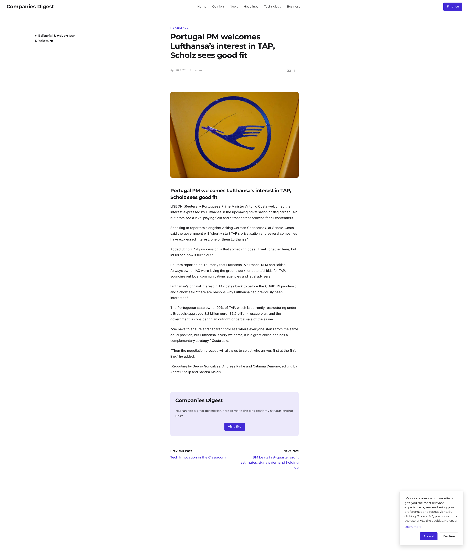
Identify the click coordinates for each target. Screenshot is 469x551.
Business (293, 6)
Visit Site (234, 426)
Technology (272, 6)
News (234, 6)
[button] (295, 70)
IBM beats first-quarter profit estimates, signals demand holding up (270, 462)
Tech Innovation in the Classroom (198, 457)
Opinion (218, 6)
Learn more (413, 526)
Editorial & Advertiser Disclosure (55, 38)
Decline (449, 536)
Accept (428, 536)
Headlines (251, 6)
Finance (453, 6)
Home (201, 6)
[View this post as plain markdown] (289, 70)
